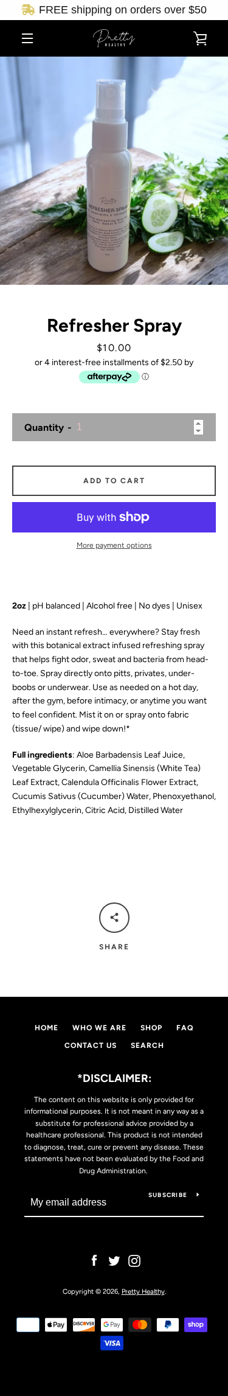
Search (147, 1045)
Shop (151, 1028)
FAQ (184, 1028)
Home (46, 1028)
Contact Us (90, 1045)
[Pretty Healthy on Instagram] (134, 1260)
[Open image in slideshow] (114, 171)
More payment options (114, 545)
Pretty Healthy (143, 1291)
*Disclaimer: (114, 1078)
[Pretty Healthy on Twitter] (114, 1260)
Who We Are (99, 1028)
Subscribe (167, 1195)
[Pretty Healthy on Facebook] (94, 1260)
